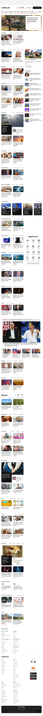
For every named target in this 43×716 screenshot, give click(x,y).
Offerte (11, 32)
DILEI (32, 708)
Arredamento (21, 360)
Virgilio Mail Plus (3, 662)
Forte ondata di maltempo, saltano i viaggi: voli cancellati (5, 296)
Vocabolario (15, 698)
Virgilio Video (15, 665)
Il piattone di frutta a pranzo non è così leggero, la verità (17, 441)
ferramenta (3, 632)
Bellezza (14, 62)
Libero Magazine (15, 676)
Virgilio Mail (3, 660)
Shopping (2, 683)
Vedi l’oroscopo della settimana (33, 263)
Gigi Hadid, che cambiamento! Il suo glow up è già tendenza (18, 60)
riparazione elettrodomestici (5, 635)
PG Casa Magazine (4, 699)
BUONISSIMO (20, 709)
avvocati (14, 648)
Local (2, 410)
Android (13, 184)
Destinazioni (10, 252)
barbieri (14, 643)
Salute (22, 431)
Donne (14, 11)
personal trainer (15, 651)
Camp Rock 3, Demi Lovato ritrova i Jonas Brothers (17, 106)
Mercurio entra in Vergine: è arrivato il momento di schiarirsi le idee (19, 563)
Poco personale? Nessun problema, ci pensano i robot (17, 194)
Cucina (14, 427)
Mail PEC (10, 13)
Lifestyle (18, 49)
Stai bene (14, 456)
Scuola (3, 269)
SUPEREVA (23, 709)
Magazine (3, 66)
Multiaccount (3, 669)
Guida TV (13, 66)
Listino (22, 167)
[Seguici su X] (35, 662)
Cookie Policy (22, 710)
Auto (12, 167)
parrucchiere (15, 640)
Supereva (3, 377)
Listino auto (3, 690)
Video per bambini (12, 498)
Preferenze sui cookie (28, 710)
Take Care (3, 431)
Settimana (18, 543)
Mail (2, 13)
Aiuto (33, 710)
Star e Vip (14, 49)
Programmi (22, 66)
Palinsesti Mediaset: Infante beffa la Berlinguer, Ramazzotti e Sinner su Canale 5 (6, 357)
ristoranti (14, 635)
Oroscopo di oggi (12, 543)
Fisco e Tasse (21, 150)
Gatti (18, 514)
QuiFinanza (4, 150)
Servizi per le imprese (6, 595)
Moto (15, 167)
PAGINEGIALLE (10, 708)
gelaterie (14, 632)
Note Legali (14, 710)
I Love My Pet (21, 235)
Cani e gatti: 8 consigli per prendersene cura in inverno (18, 524)
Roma (4, 395)
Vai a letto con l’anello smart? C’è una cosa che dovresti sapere (6, 194)
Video (32, 11)
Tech (29, 11)
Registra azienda (4, 696)
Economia (10, 11)
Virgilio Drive (3, 665)
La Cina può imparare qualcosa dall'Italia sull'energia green (5, 129)
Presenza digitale (20, 595)
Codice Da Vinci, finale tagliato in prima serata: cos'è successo (18, 296)
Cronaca (14, 286)
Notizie (2, 11)
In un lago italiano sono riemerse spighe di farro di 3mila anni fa (6, 407)
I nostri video (4, 201)
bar (13, 634)
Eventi (13, 397)
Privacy (18, 710)
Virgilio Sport (15, 662)
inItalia (14, 672)
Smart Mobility (3, 692)
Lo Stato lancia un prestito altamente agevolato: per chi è (5, 161)
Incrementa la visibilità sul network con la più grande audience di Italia (18, 605)
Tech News (15, 197)
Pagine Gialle (4, 628)
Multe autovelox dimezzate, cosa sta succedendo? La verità (18, 178)
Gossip (14, 679)
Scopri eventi (15, 694)
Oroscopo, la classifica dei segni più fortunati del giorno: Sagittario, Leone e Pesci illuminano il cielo (6, 559)
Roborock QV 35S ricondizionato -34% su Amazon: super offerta (18, 246)
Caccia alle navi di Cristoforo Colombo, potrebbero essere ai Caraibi (28, 212)
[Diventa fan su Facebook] (32, 662)
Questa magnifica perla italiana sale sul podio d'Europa (18, 262)
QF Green (3, 112)
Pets (2, 514)
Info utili (3, 163)
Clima (13, 112)
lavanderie (3, 648)
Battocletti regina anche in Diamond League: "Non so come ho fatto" (35, 120)
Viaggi (22, 11)
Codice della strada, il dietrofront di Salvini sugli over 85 (35, 84)
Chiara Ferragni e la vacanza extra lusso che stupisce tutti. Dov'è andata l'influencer (33, 21)
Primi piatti (15, 414)
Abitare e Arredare (4, 631)
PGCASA (21, 708)
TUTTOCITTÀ (29, 708)
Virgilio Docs (3, 666)
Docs (28, 13)
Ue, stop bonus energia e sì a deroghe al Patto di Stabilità (18, 144)
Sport (6, 11)
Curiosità (22, 377)
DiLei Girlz (3, 83)
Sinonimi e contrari (15, 269)
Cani (15, 514)
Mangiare (15, 631)
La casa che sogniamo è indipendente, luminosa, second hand (18, 93)
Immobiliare (15, 150)
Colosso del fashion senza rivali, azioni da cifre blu (17, 161)
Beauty (10, 83)
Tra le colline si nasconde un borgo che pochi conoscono (18, 587)
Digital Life (22, 184)
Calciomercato (12, 303)
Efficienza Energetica (20, 112)
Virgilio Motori (4, 167)
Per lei (22, 32)
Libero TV (14, 678)
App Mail (2, 672)
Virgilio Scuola (3, 686)
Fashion (13, 83)
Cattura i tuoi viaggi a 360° (30, 59)
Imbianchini (15, 360)
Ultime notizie (9, 286)
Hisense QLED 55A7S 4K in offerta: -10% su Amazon (6, 246)
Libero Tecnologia (5, 184)
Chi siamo (10, 710)
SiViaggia (3, 252)
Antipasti (10, 414)
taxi (2, 640)
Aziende (22, 397)
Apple (17, 184)
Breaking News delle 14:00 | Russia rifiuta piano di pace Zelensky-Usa (38, 212)
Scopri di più (28, 66)
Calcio (7, 303)
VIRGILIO (6, 708)
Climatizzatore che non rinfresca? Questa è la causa (18, 371)
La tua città (15, 697)
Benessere (13, 431)
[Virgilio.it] (5, 7)
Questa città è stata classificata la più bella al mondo (6, 262)
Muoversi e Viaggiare (5, 639)
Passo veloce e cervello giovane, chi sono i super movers (6, 441)
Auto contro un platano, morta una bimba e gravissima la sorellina (35, 100)
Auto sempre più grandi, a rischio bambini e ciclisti (6, 476)
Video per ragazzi (20, 498)
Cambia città (3, 397)
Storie (14, 377)
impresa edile (3, 634)
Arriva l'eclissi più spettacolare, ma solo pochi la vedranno (6, 60)
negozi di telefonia (4, 651)
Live (23, 303)
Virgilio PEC (3, 663)
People (9, 49)
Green (3, 132)
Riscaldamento (9, 360)
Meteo (18, 11)
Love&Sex (22, 83)
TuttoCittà (2, 702)
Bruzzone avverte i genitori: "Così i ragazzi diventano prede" (6, 279)
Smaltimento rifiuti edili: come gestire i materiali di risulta (6, 622)
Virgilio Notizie (15, 660)
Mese (23, 543)
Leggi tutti (22, 460)
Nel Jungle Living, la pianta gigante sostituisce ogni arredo (6, 229)
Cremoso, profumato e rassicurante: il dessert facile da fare (18, 424)
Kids (2, 498)
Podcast (22, 514)
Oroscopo (3, 543)
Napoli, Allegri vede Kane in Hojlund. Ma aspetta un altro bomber (18, 313)
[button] (39, 28)
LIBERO (4, 708)
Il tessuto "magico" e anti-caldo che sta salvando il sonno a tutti (6, 43)
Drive (14, 13)
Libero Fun (14, 689)
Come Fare (3, 45)
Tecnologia (15, 44)
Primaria (22, 269)
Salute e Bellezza (16, 639)
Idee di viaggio (17, 252)
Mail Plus (6, 13)
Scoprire (2, 456)
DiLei (2, 49)
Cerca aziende (15, 692)
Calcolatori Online (16, 701)
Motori (26, 11)
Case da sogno (17, 218)
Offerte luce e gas (33, 13)
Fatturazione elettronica (21, 13)
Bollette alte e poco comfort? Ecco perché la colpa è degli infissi (6, 371)
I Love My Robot (16, 248)
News (17, 66)
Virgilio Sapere (3, 684)
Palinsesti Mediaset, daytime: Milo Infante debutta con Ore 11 (26, 355)
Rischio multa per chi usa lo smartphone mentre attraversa (5, 388)
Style (17, 83)
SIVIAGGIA (34, 708)
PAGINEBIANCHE (24, 708)
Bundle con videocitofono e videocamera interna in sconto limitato (35, 79)
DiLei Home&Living (5, 218)
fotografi (14, 652)
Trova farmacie (15, 695)
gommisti (2, 643)
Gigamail (2, 668)
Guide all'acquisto (16, 32)
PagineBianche (3, 700)
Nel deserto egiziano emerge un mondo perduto (17, 388)
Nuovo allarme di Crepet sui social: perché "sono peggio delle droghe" (18, 279)
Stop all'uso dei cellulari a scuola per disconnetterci (6, 93)
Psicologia (18, 431)
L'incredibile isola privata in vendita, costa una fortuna (18, 229)
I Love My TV (14, 235)
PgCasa (3, 361)
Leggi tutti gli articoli (36, 319)
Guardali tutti (39, 201)
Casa (2, 231)
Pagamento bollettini (16, 686)
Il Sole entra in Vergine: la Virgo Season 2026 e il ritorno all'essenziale (6, 575)
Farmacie (17, 397)
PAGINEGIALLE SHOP (16, 708)
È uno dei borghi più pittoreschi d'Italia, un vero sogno (6, 587)
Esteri (23, 286)
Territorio (15, 410)
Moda (22, 49)
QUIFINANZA (38, 708)
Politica (19, 286)
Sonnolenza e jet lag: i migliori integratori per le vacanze (18, 454)
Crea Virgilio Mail (37, 7)
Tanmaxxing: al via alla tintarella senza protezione (6, 106)
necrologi (2, 652)
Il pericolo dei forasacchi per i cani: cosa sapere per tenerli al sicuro (6, 537)
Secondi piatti (21, 414)
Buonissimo (4, 414)
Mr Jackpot (15, 687)
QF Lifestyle (4, 460)
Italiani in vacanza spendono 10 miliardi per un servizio (5, 492)
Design (22, 218)
